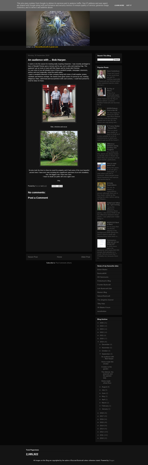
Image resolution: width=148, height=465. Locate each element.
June (104, 393)
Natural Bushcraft (103, 296)
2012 (102, 432)
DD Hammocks (102, 277)
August (104, 387)
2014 (102, 426)
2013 (102, 429)
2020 (102, 338)
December (106, 344)
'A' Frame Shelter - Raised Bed (113, 127)
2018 (102, 413)
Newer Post (33, 257)
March (104, 403)
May (103, 396)
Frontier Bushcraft (104, 285)
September (106, 354)
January (105, 409)
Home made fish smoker (107, 363)
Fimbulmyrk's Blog (104, 281)
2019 (102, 342)
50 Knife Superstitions (111, 184)
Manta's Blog (102, 292)
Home (59, 257)
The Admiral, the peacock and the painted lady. (107, 375)
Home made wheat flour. (106, 382)
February (105, 406)
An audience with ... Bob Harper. (107, 358)
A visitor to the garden (106, 368)
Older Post (85, 257)
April (104, 399)
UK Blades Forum (103, 307)
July (103, 390)
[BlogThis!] (55, 186)
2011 (102, 435)
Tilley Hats (101, 304)
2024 (102, 326)
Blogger (111, 460)
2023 (102, 329)
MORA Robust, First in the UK (112, 109)
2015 (102, 422)
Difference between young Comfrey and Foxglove (112, 147)
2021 (102, 335)
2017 (102, 416)
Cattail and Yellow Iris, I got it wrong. (113, 204)
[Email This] (53, 186)
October (105, 351)
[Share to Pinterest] (61, 186)
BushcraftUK (101, 273)
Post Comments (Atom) (64, 263)
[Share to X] (57, 186)
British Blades (102, 269)
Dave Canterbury (113, 71)
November (106, 348)
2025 (102, 323)
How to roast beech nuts (111, 164)
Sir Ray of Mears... (110, 90)
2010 (102, 438)
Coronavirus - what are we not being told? (113, 242)
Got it (129, 5)
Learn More (119, 5)
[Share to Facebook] (59, 186)
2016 (102, 419)
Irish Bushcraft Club (104, 288)
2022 (102, 332)
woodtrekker (101, 311)
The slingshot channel (105, 300)
